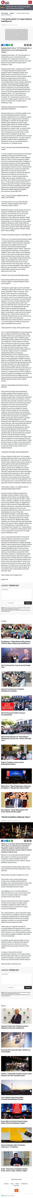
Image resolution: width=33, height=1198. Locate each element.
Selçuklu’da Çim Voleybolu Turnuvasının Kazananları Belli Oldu (16, 7)
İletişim (17, 1183)
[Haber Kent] (5, 2)
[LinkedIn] (7, 45)
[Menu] (30, 2)
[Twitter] (5, 45)
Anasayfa (6, 1183)
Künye (12, 1183)
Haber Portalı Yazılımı (9, 1195)
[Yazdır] (12, 45)
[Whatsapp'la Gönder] (9, 45)
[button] (25, 45)
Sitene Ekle (16, 1185)
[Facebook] (2, 45)
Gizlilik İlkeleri (24, 1183)
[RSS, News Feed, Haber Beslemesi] (16, 1190)
